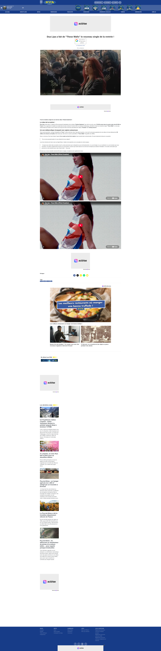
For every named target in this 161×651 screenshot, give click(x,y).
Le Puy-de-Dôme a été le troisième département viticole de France (48, 515)
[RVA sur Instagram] (86, 644)
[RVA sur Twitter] (78, 644)
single (44, 281)
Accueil (7, 11)
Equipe (41, 631)
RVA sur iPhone (85, 630)
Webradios (54, 11)
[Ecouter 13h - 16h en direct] (49, 360)
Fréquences (42, 634)
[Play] (2, 8)
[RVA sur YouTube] (82, 644)
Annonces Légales (105, 11)
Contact (42, 630)
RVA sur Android (85, 631)
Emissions (70, 631)
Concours (86, 11)
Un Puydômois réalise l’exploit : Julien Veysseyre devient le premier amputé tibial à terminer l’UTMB (48, 423)
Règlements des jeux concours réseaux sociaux (100, 631)
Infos (38, 11)
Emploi (154, 11)
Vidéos (123, 11)
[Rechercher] (120, 2)
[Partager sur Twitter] (77, 276)
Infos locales (57, 631)
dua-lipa (48, 281)
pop (51, 281)
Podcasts (70, 11)
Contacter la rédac (58, 633)
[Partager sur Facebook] (74, 276)
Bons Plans (23, 11)
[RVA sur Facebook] (75, 644)
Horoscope (138, 11)
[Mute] (23, 8)
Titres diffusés (43, 633)
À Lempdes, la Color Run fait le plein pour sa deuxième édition (49, 455)
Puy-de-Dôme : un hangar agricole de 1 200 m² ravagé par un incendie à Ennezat (49, 483)
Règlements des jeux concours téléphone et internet (100, 639)
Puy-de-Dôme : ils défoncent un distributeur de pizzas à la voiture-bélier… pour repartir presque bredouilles (49, 544)
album (41, 281)
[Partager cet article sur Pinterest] (80, 276)
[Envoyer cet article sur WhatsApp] (83, 276)
